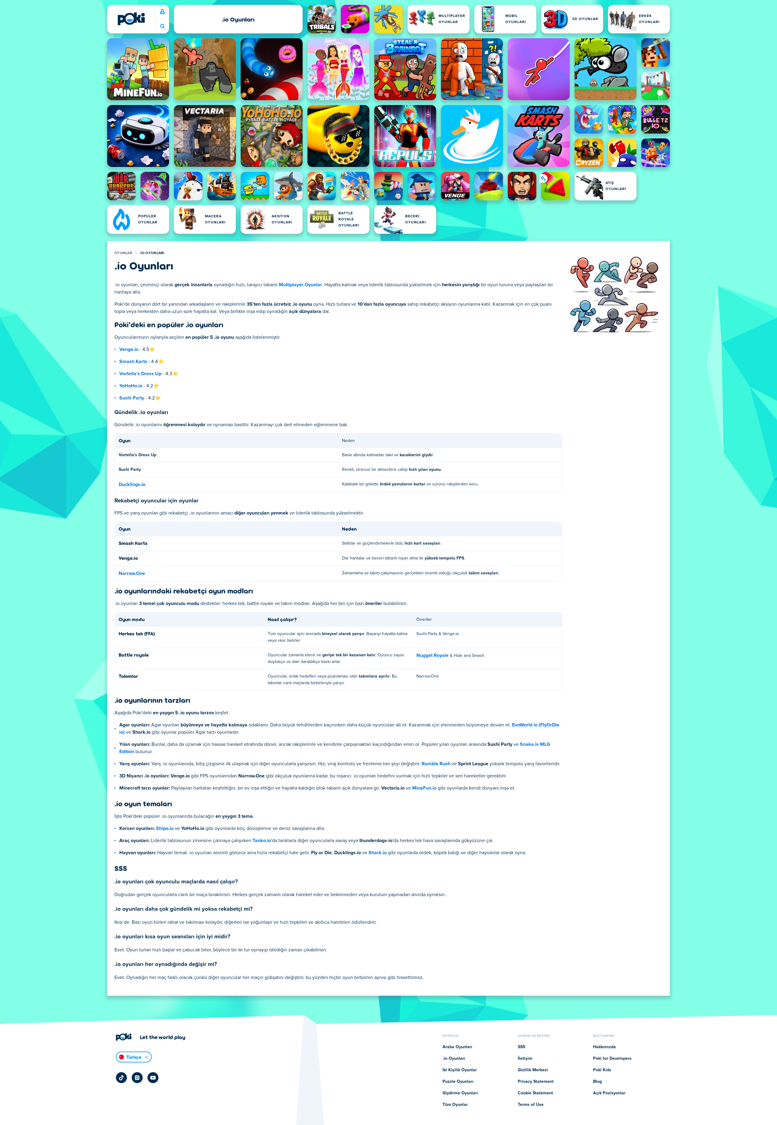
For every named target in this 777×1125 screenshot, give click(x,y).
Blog (597, 1081)
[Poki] (131, 18)
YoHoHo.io (130, 385)
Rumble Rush (436, 763)
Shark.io (377, 852)
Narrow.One (132, 573)
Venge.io (128, 349)
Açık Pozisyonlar (609, 1093)
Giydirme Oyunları (460, 1093)
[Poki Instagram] (137, 1077)
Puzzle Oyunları (458, 1081)
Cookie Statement (535, 1093)
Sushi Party (131, 398)
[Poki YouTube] (153, 1077)
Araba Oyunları (457, 1047)
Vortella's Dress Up (140, 373)
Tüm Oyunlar (455, 1105)
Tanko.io (262, 840)
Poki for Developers (612, 1058)
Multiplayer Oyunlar (300, 284)
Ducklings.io (132, 484)
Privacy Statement (536, 1081)
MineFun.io (424, 788)
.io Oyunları (152, 253)
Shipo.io (165, 828)
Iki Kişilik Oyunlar (460, 1070)
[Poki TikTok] (121, 1077)
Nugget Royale (432, 655)
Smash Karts (133, 361)
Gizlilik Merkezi (533, 1070)
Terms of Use (531, 1105)
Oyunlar (123, 253)
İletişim (525, 1058)
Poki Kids (602, 1070)
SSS (521, 1047)
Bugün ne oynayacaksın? (162, 26)
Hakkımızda (604, 1047)
